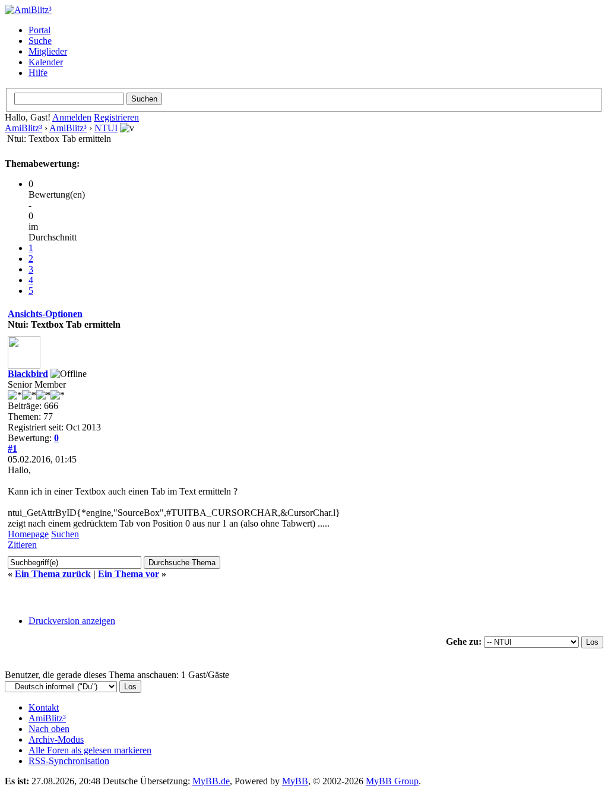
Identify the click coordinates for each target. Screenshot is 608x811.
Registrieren (116, 117)
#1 (12, 448)
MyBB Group (392, 781)
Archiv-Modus (56, 739)
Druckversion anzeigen (71, 621)
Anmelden (71, 117)
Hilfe (38, 73)
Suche (40, 41)
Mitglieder (47, 51)
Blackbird (28, 374)
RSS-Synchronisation (68, 761)
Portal (39, 30)
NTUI (106, 128)
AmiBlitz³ (23, 128)
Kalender (45, 62)
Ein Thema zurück (53, 574)
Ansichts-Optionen (45, 314)
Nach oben (48, 729)
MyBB (295, 781)
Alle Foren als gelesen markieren (89, 750)
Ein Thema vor (128, 574)
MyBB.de (211, 781)
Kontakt (43, 707)
